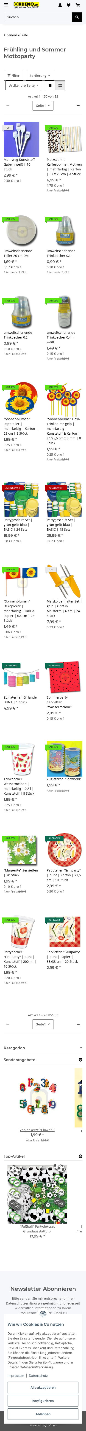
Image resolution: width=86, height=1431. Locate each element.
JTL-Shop (50, 1425)
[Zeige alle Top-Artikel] (80, 1156)
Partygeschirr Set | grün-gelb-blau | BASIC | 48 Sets (61, 525)
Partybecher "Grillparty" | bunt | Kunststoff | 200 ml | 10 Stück (20, 959)
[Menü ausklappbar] (6, 3)
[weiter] (78, 106)
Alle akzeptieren (43, 1387)
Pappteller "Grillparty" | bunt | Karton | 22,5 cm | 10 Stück (64, 875)
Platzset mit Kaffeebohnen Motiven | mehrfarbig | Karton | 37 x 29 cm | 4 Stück (64, 166)
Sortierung (38, 75)
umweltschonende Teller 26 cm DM (18, 253)
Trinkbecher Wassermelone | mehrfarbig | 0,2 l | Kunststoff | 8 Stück (19, 786)
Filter (15, 75)
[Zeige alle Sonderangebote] (80, 1060)
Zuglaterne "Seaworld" (64, 779)
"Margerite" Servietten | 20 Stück (21, 872)
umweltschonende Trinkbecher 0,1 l (61, 253)
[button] (60, 5)
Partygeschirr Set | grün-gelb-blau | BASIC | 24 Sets (18, 525)
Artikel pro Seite (22, 85)
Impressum (16, 1375)
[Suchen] (77, 17)
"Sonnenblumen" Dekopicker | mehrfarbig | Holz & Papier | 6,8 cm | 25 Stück (19, 611)
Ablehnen (43, 1414)
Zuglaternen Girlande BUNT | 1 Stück (20, 699)
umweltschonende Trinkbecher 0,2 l (18, 334)
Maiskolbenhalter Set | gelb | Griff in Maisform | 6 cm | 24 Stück (64, 608)
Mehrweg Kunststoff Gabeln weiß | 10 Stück (19, 164)
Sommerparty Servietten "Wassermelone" (59, 702)
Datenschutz (38, 1375)
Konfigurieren (43, 1401)
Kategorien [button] (14, 1048)
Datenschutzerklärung (23, 1303)
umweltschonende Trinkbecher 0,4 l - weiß (61, 337)
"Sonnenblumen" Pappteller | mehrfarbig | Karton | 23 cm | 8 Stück (21, 426)
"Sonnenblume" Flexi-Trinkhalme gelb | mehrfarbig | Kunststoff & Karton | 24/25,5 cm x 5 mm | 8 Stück (64, 431)
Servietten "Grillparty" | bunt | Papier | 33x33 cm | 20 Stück (63, 957)
